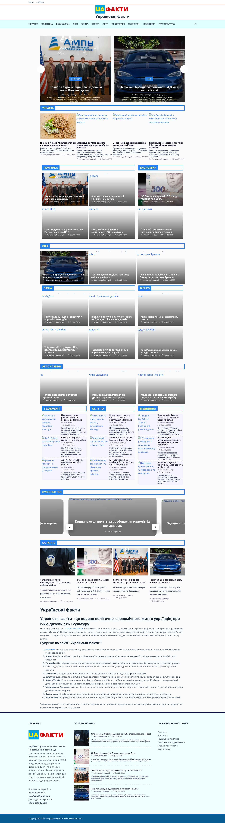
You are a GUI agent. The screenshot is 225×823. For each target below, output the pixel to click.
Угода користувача (168, 745)
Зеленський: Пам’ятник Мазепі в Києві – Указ (121, 438)
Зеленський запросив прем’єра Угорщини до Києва (129, 143)
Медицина (149, 24)
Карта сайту (164, 749)
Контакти (40, 2)
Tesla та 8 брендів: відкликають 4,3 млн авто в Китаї (76, 88)
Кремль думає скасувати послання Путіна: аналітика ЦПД (63, 230)
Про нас (32, 2)
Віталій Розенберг (151, 202)
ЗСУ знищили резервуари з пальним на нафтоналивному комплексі (169, 441)
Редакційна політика (168, 739)
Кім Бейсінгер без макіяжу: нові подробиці (73, 438)
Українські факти (112, 16)
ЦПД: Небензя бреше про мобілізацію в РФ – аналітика (107, 230)
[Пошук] (195, 24)
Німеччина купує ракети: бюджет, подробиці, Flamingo (149, 88)
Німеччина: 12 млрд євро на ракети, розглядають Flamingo (120, 417)
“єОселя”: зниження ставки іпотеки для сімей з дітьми (156, 230)
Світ (75, 24)
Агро (105, 24)
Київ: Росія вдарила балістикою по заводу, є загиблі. (159, 351)
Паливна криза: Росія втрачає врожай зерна (60, 396)
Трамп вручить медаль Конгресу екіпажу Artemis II (110, 276)
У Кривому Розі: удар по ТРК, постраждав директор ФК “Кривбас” (61, 350)
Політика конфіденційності (172, 742)
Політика (47, 24)
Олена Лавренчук (119, 422)
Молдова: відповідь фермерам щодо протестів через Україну (159, 396)
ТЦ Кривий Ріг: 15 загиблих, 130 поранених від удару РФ (109, 351)
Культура (134, 24)
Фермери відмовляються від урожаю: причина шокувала (108, 396)
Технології (118, 24)
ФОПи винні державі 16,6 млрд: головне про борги (159, 197)
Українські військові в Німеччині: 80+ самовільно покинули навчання (166, 145)
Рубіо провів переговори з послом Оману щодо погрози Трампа (159, 276)
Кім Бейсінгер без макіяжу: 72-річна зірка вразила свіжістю (121, 462)
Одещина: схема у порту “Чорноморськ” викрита (112, 524)
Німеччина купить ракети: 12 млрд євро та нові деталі (170, 464)
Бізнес (95, 24)
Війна (84, 24)
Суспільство (167, 24)
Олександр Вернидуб (69, 95)
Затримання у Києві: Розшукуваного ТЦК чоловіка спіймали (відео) (55, 582)
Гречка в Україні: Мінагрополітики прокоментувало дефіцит (58, 143)
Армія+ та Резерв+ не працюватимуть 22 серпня (72, 462)
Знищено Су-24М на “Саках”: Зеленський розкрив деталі (168, 417)
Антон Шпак (143, 95)
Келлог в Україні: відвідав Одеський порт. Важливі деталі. (64, 197)
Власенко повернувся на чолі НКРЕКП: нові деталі (107, 197)
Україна (33, 24)
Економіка (63, 24)
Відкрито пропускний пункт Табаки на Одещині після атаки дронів (111, 318)
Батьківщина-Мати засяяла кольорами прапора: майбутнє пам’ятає (93, 145)
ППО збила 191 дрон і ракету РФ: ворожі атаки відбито (63, 318)
